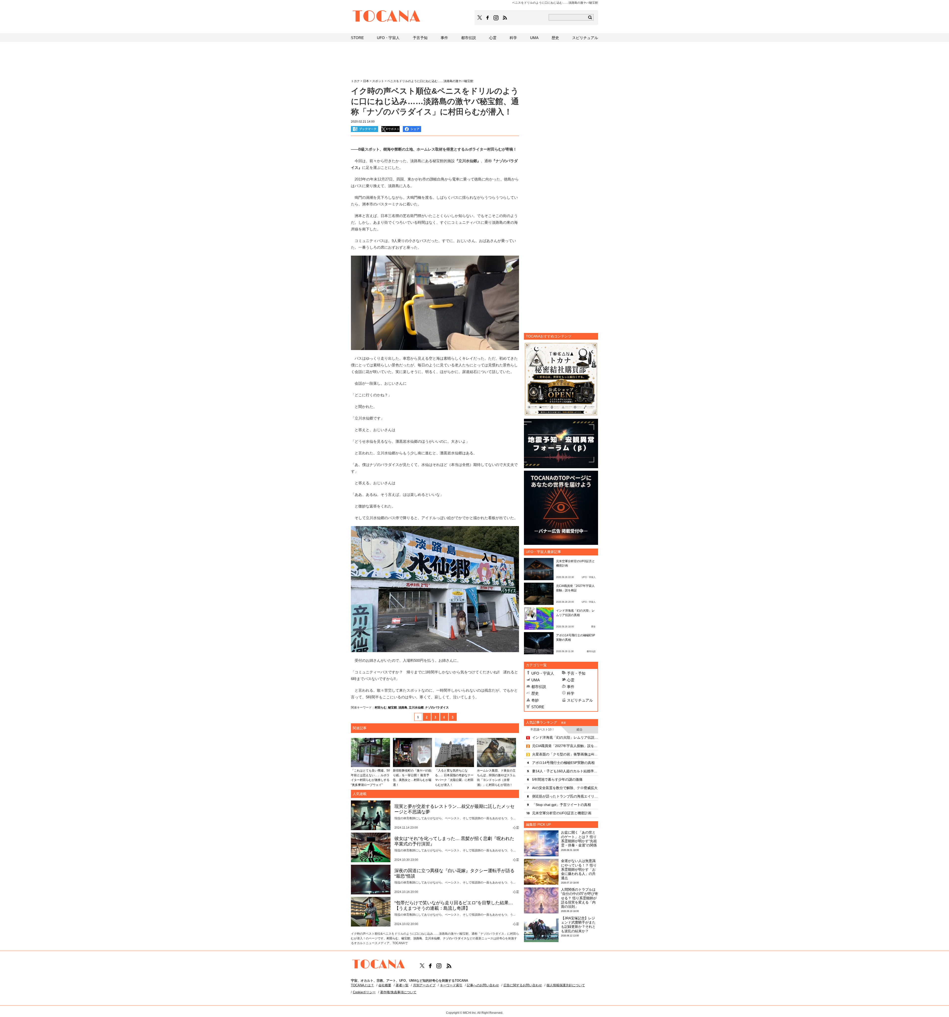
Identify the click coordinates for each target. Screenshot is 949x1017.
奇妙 (535, 700)
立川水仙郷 (416, 707)
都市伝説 (538, 687)
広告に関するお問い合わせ (522, 985)
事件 (570, 687)
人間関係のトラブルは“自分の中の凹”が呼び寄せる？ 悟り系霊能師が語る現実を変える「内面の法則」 (579, 897)
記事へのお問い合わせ (483, 985)
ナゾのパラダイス (437, 707)
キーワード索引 (451, 985)
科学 (570, 693)
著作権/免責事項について (398, 992)
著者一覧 (402, 985)
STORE (537, 707)
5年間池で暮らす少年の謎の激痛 (557, 779)
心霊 (570, 680)
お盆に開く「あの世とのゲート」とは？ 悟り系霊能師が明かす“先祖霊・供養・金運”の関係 (579, 838)
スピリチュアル (580, 700)
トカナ (355, 81)
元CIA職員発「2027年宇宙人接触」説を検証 (565, 746)
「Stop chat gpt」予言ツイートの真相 (561, 805)
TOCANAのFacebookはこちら (487, 17)
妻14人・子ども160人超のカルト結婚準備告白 (565, 771)
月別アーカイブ (424, 985)
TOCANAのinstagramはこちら (496, 17)
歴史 (535, 693)
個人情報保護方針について (565, 985)
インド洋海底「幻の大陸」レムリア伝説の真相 (565, 737)
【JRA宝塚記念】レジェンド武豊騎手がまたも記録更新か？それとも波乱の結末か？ (578, 924)
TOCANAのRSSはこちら (505, 17)
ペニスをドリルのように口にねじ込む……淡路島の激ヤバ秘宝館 (430, 81)
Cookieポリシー (364, 992)
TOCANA (386, 17)
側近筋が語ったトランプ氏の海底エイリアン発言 (565, 796)
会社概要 (384, 985)
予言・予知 (576, 673)
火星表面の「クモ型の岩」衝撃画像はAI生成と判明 (565, 754)
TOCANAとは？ (362, 985)
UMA (535, 680)
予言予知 (420, 38)
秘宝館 (392, 707)
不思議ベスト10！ (542, 729)
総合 (579, 729)
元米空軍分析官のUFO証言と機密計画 (561, 813)
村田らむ (381, 707)
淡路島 (402, 707)
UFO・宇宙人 (542, 673)
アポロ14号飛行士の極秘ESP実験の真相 (563, 763)
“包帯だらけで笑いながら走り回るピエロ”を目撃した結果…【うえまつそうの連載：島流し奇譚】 (453, 905)
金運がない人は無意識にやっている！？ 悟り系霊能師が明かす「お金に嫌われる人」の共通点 (579, 869)
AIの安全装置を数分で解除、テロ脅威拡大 (565, 788)
